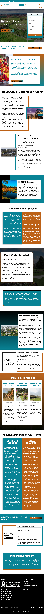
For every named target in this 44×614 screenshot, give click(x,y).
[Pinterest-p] (21, 611)
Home (21, 4)
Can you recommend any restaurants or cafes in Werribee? (29, 543)
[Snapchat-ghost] (26, 611)
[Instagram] (18, 611)
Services (34, 4)
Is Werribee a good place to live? (28, 539)
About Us (27, 4)
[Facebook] (14, 611)
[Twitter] (16, 611)
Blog (40, 4)
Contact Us (39, 7)
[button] (29, 526)
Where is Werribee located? (26, 526)
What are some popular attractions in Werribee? (29, 536)
